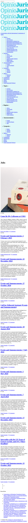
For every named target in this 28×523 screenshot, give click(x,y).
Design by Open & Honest (14, 519)
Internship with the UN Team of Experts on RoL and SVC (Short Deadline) (13, 442)
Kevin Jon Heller (5, 231)
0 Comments (12, 231)
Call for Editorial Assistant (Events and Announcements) (14, 306)
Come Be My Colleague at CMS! (13, 216)
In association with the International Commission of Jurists (14, 520)
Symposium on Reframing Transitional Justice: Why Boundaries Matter (15, 499)
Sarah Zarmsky (4, 300)
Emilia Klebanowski (5, 254)
